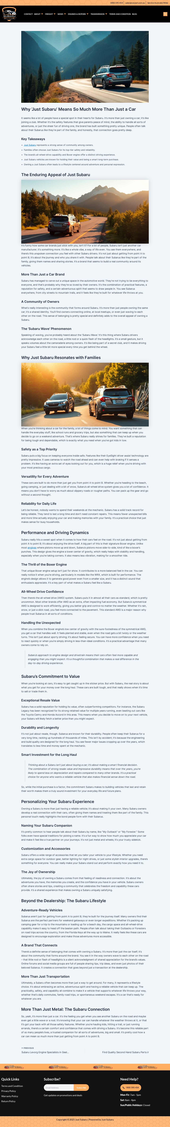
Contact (28, 14)
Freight (49, 14)
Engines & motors (77, 14)
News (60, 14)
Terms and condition (120, 14)
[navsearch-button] (165, 14)
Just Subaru (30, 145)
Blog (134, 14)
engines (32, 547)
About (37, 14)
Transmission (98, 14)
